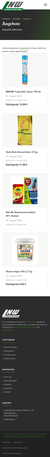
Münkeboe (6, 330)
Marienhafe (18, 327)
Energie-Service (10, 355)
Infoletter (8, 384)
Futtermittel (9, 351)
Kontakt (7, 392)
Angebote (24, 48)
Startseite (6, 19)
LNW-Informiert (10, 381)
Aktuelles (16, 19)
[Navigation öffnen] (45, 4)
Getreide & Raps (10, 347)
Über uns (7, 377)
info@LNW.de (9, 419)
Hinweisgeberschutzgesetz (11, 453)
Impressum (6, 442)
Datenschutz (18, 442)
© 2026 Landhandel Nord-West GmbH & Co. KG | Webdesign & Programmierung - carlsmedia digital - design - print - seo (25, 435)
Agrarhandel (31, 322)
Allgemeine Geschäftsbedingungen (14, 448)
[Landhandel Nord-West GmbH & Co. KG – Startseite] (12, 5)
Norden (27, 327)
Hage (34, 327)
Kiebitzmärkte (9, 358)
